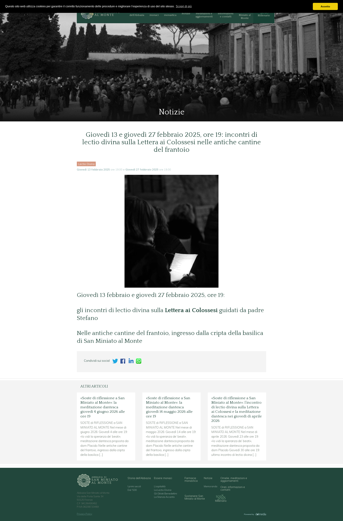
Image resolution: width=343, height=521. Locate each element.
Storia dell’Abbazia (137, 13)
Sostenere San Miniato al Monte (245, 13)
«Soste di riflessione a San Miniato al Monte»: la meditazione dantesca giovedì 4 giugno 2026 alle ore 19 (102, 407)
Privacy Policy (84, 513)
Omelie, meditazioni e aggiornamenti (204, 13)
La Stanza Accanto (164, 497)
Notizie (186, 13)
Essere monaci (154, 13)
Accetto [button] (325, 6)
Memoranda (210, 486)
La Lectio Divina (162, 490)
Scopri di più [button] (184, 6)
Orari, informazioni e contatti (225, 13)
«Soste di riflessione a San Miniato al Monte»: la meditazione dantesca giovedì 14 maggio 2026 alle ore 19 (169, 407)
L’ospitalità (159, 486)
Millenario (264, 15)
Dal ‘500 (132, 490)
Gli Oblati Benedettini (165, 493)
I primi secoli (134, 486)
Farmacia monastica (170, 13)
